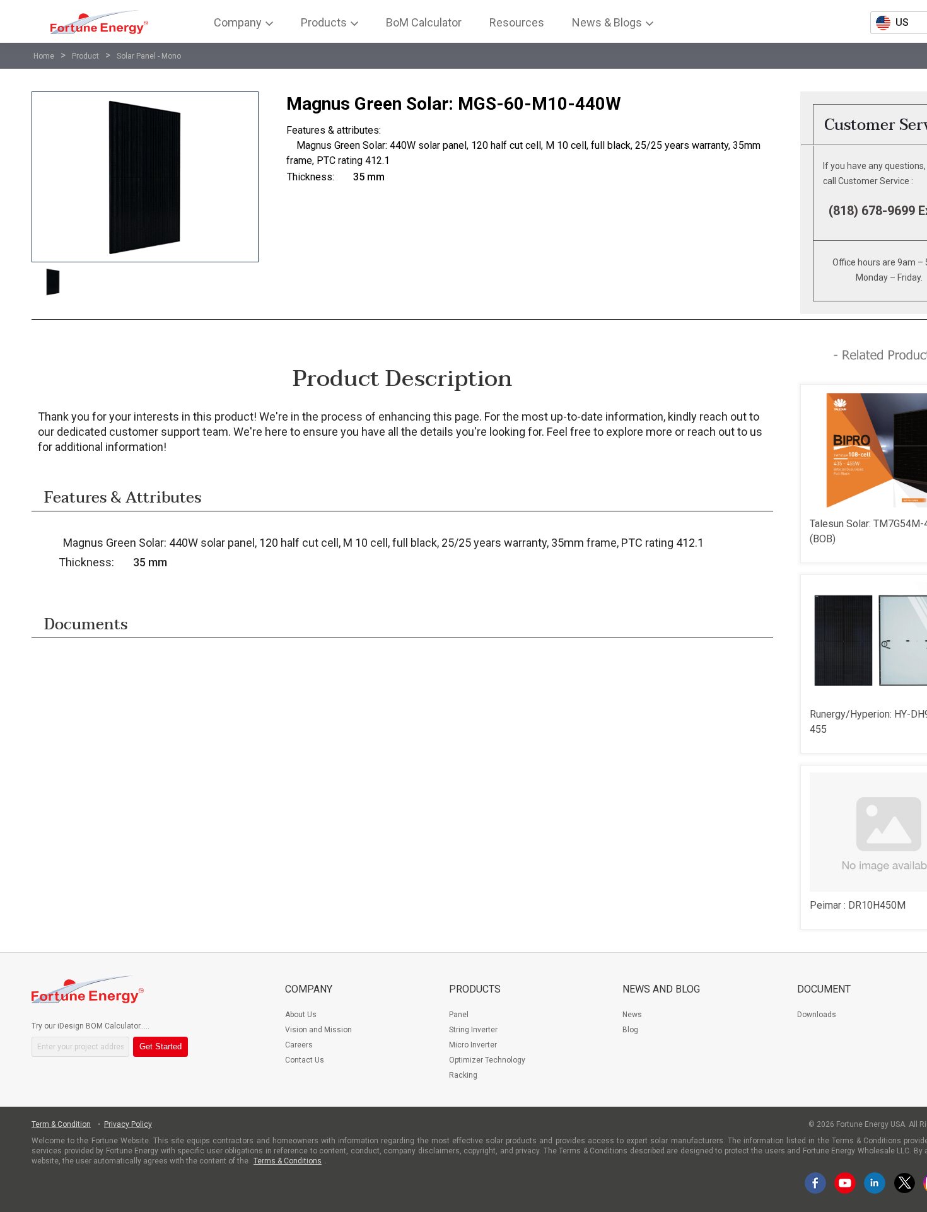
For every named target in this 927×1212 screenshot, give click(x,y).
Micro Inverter (473, 1044)
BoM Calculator (424, 22)
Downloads (816, 1014)
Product (85, 56)
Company (308, 989)
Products (475, 989)
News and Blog (661, 989)
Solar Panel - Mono (149, 56)
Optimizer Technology (487, 1060)
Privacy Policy (128, 1124)
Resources (516, 22)
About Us (301, 1014)
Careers (299, 1044)
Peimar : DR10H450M (858, 905)
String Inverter (473, 1029)
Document (824, 989)
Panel (459, 1014)
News (632, 1014)
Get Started (160, 1046)
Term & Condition (61, 1124)
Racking (463, 1075)
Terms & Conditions (288, 1161)
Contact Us (304, 1060)
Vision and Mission (318, 1029)
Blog (630, 1029)
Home (43, 56)
